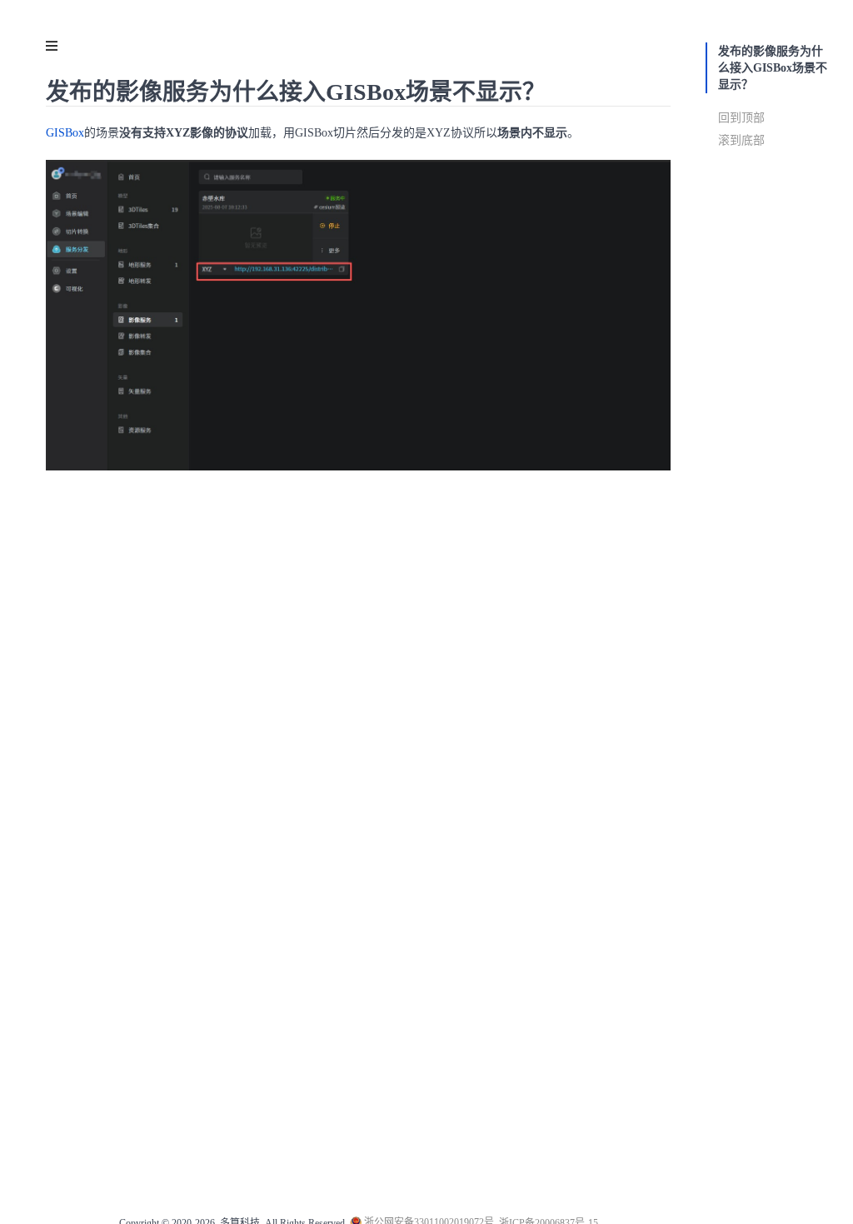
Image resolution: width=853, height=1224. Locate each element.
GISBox (65, 133)
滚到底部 (741, 140)
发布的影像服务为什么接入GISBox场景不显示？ (772, 68)
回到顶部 (741, 118)
